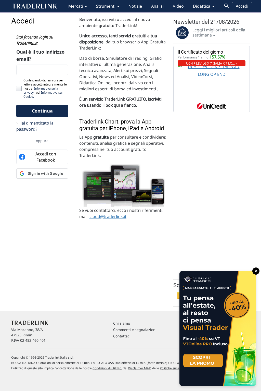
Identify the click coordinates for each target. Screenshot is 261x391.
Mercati (75, 6)
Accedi (242, 6)
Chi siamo (121, 323)
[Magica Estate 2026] (217, 328)
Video (178, 6)
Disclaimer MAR (139, 368)
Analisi (157, 6)
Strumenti (105, 6)
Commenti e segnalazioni (134, 329)
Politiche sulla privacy (175, 368)
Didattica (201, 6)
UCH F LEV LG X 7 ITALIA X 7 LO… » (211, 63)
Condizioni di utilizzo (107, 368)
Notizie (135, 6)
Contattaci (121, 336)
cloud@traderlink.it (107, 216)
